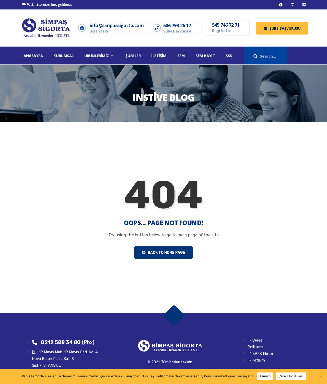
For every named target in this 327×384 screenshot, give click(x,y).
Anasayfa (33, 55)
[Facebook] (280, 5)
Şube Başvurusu (284, 28)
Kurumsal (63, 55)
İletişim (158, 55)
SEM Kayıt (205, 55)
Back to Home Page (166, 252)
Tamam (265, 376)
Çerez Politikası (291, 376)
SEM (181, 55)
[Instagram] (292, 5)
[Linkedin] (304, 5)
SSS (229, 55)
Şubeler (133, 55)
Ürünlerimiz (96, 55)
